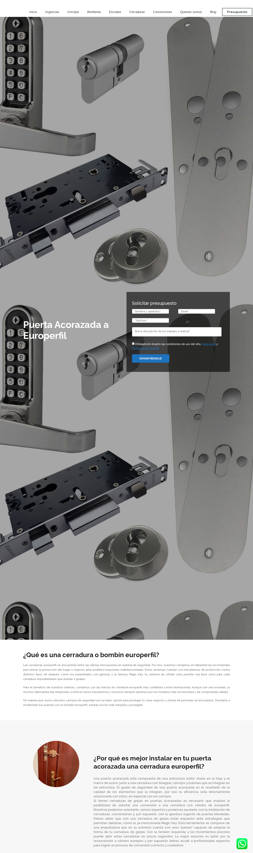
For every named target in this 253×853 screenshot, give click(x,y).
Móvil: (126, 3)
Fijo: (54, 3)
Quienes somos (191, 12)
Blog (213, 12)
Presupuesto (237, 12)
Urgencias (52, 12)
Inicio (33, 12)
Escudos (115, 12)
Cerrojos (73, 12)
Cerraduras (137, 12)
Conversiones (162, 12)
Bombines (94, 12)
